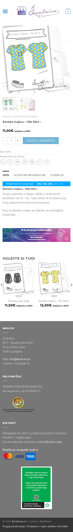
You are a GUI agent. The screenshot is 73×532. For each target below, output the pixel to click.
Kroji (34, 116)
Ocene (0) (56, 175)
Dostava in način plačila (41, 526)
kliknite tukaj (53, 442)
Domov (7, 116)
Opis (6, 175)
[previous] (2, 291)
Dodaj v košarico (41, 140)
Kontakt (63, 526)
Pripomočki (21, 116)
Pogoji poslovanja (14, 526)
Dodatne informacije (29, 175)
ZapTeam (45, 521)
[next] (71, 291)
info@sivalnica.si (19, 359)
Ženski (21, 156)
